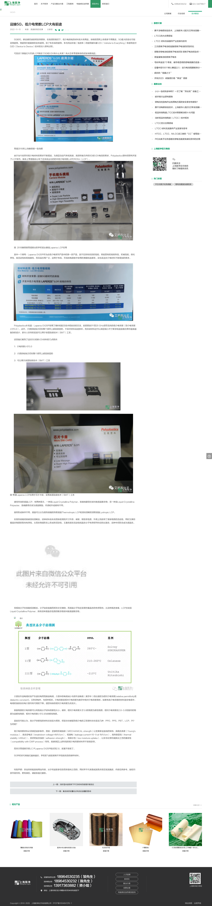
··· (67, 30)
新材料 (127, 879)
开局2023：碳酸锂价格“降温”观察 (170, 78)
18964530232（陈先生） (73, 881)
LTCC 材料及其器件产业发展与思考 (170, 41)
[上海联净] (12, 3)
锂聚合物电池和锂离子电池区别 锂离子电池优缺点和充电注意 (178, 52)
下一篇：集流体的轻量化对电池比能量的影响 (73, 791)
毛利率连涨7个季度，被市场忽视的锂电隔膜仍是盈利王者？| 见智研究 (178, 62)
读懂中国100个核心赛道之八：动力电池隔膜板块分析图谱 (178, 68)
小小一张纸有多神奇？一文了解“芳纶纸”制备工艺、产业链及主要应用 (178, 91)
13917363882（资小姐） (73, 885)
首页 (36, 4)
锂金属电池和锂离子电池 (165, 57)
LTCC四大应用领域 (163, 36)
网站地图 (188, 903)
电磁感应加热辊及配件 (127, 892)
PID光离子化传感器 (163, 184)
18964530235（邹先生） (76, 877)
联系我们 (105, 4)
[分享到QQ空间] (59, 30)
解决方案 (126, 883)
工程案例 (69, 4)
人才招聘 (126, 875)
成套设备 (126, 888)
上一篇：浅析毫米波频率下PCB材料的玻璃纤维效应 (73, 784)
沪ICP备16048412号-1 (62, 903)
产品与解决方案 (57, 4)
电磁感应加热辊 (83, 4)
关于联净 (44, 4)
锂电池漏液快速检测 (183, 184)
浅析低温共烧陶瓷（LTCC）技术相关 (171, 118)
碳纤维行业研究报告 (163, 97)
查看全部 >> (197, 805)
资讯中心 (95, 4)
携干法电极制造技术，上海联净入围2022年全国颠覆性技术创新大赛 (178, 30)
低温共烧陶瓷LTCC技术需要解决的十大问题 (174, 112)
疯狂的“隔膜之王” (163, 73)
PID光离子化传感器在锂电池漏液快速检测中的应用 (177, 139)
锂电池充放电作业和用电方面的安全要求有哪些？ (176, 102)
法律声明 (197, 903)
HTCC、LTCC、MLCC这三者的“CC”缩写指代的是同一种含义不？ (178, 134)
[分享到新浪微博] (62, 30)
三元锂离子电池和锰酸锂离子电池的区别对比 (174, 46)
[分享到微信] (56, 30)
